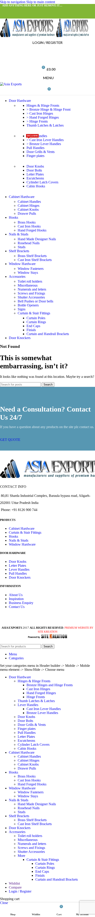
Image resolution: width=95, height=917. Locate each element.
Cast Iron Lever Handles (44, 709)
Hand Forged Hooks (32, 230)
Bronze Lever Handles (42, 713)
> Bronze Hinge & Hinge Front (48, 109)
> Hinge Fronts (37, 121)
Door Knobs (35, 166)
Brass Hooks (27, 222)
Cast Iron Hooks (29, 226)
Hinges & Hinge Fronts (43, 105)
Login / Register (20, 891)
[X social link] (14, 10)
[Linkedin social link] (38, 10)
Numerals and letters (32, 289)
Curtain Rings (36, 322)
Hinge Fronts (36, 697)
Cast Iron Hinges (38, 689)
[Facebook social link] (6, 10)
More (21, 855)
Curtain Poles (36, 318)
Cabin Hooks (36, 186)
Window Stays (28, 272)
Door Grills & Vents (41, 152)
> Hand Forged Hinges (43, 117)
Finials (31, 330)
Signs (21, 309)
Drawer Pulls (27, 213)
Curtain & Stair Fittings (34, 313)
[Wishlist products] (47, 60)
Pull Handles (35, 148)
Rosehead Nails (29, 243)
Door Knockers (19, 577)
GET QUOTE (10, 440)
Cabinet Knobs (28, 209)
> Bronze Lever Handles (44, 144)
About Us (16, 595)
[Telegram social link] (46, 10)
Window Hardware (22, 544)
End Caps (33, 326)
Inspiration (16, 599)
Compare (15, 887)
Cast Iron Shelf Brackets (35, 260)
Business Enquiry (21, 603)
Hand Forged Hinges (41, 693)
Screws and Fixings (31, 293)
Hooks (13, 536)
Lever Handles (19, 569)
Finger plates (35, 156)
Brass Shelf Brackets (32, 256)
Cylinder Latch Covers (42, 182)
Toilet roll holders (30, 281)
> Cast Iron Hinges (40, 113)
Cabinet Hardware (21, 528)
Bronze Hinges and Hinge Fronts (50, 685)
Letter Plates (35, 174)
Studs (21, 247)
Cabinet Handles (29, 201)
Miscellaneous (28, 285)
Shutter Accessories (31, 297)
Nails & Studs (18, 540)
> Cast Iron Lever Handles (45, 140)
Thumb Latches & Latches (45, 125)
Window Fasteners (31, 268)
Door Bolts (34, 170)
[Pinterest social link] (30, 10)
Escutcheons (35, 178)
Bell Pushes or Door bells (35, 301)
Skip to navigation (13, 2)
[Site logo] (28, 36)
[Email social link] (22, 10)
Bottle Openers (28, 305)
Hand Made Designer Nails (37, 239)
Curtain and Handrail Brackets (48, 334)
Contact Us (17, 607)
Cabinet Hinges (28, 205)
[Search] (47, 51)
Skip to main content (40, 2)
